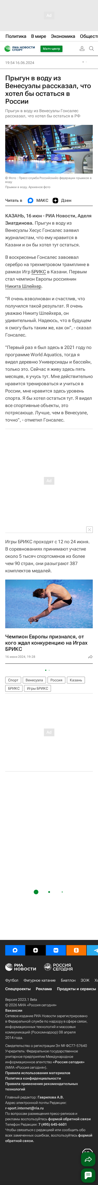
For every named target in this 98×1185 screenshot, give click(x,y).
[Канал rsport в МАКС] (15, 950)
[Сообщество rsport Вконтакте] (56, 950)
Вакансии (13, 1010)
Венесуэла (34, 680)
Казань (76, 680)
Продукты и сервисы (76, 989)
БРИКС (38, 271)
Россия (56, 680)
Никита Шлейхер (23, 286)
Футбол (11, 980)
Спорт (13, 680)
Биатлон (68, 980)
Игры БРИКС (37, 688)
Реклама (44, 989)
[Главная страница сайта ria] (6, 48)
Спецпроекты (18, 989)
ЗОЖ (85, 980)
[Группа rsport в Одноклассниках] (76, 950)
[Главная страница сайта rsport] (31, 48)
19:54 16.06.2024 (19, 63)
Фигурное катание (40, 980)
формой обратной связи (69, 1119)
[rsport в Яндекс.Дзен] (35, 950)
